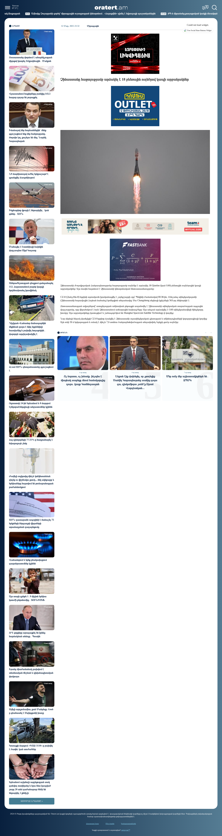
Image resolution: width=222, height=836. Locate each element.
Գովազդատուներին (128, 824)
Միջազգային (93, 26)
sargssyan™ (125, 830)
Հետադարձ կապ (92, 824)
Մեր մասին (110, 824)
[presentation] (206, 333)
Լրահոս (16, 26)
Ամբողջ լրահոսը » (32, 801)
